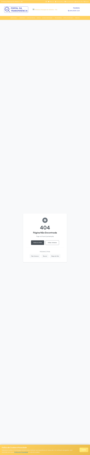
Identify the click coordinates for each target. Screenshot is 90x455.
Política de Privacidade (21, 452)
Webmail (51, 1)
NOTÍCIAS (39, 17)
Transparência (60, 1)
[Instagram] (46, 1)
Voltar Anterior (52, 243)
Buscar (87, 1)
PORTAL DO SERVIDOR (68, 17)
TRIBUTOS (77, 17)
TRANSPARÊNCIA (58, 17)
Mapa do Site (79, 1)
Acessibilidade (70, 1)
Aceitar (84, 450)
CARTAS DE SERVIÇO (31, 17)
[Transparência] (16, 9)
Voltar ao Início (37, 243)
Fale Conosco (35, 256)
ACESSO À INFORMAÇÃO (47, 17)
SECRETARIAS (22, 17)
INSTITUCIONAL (14, 17)
